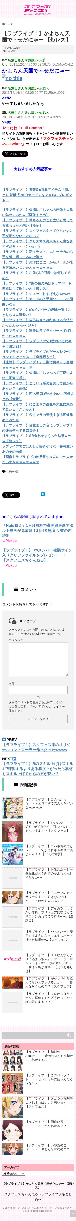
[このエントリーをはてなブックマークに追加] (43, 494)
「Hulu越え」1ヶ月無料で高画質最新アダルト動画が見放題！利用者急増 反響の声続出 (37, 530)
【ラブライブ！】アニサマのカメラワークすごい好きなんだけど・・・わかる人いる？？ (49, 896)
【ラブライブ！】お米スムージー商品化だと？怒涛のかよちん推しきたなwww (49, 873)
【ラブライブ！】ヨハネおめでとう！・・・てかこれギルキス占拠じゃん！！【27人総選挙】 (49, 850)
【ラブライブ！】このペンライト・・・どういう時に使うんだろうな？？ (49, 1079)
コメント (15, 640)
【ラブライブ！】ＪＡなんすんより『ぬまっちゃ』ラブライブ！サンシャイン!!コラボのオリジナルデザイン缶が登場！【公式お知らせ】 (49, 963)
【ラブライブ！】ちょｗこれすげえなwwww (36, 294)
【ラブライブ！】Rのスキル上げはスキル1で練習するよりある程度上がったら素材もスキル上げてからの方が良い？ (37, 769)
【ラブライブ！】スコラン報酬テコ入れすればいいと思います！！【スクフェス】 (49, 1102)
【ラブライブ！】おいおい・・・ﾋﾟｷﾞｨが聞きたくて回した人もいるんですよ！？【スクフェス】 (49, 826)
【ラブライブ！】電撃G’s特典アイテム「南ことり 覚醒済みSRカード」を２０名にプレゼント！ (37, 195)
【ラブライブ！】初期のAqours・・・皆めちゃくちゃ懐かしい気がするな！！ (49, 1056)
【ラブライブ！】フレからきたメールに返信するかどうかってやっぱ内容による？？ (49, 997)
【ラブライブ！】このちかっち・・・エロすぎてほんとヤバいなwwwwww (49, 803)
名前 (12, 683)
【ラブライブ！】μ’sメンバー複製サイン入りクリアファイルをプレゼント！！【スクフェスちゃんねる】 (37, 555)
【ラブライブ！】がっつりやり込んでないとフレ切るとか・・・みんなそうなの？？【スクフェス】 (49, 982)
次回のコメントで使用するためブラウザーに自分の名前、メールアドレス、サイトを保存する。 (37, 706)
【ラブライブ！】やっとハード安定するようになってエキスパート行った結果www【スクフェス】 (49, 935)
